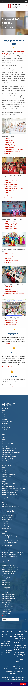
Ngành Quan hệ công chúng (11, 260)
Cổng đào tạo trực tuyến (8, 594)
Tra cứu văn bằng (6, 600)
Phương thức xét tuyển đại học (10, 569)
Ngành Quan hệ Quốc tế (10, 256)
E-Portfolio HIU (6, 609)
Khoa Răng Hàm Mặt (7, 444)
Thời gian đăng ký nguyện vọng (10, 567)
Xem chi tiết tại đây (7, 343)
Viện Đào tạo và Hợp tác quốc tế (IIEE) (12, 554)
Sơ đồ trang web (6, 613)
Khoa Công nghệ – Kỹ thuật (9, 456)
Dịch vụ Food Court (7, 528)
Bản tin (3, 434)
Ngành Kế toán (7, 182)
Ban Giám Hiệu (5, 419)
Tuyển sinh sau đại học (8, 574)
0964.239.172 (9, 671)
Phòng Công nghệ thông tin (9, 492)
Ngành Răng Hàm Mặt (9, 143)
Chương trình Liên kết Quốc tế (9, 474)
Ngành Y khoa (7, 138)
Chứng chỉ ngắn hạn (7, 576)
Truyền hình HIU (6, 605)
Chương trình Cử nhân (7, 470)
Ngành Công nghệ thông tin (11, 291)
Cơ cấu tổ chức (6, 430)
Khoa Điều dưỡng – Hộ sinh (9, 448)
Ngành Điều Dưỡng (9, 147)
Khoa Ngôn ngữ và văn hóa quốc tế (11, 461)
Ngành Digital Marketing (10, 180)
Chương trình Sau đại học (8, 476)
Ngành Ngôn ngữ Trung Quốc (11, 224)
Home (3, 25)
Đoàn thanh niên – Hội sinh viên (10, 506)
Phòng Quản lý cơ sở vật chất (9, 494)
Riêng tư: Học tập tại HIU (12, 25)
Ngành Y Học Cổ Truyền (10, 145)
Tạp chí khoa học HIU (7, 611)
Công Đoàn (4, 504)
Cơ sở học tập (5, 526)
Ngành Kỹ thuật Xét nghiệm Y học (12, 151)
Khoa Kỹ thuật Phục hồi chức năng (11, 452)
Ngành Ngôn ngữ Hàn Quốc (11, 228)
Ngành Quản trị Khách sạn (10, 186)
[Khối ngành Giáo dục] (14, 307)
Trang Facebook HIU (7, 607)
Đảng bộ (4, 502)
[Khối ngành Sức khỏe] (14, 126)
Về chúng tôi (5, 413)
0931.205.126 (19, 669)
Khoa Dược (5, 446)
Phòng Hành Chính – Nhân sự (9, 484)
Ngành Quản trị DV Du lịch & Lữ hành (13, 188)
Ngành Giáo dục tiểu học (10, 322)
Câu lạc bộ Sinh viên (7, 519)
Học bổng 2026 (6, 578)
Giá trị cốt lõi (5, 423)
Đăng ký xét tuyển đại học (9, 571)
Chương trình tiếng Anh (8, 472)
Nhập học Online (6, 584)
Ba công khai (5, 432)
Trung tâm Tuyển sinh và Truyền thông (12, 536)
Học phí (4, 580)
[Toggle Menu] (26, 1)
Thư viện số (5, 592)
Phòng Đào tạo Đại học (8, 550)
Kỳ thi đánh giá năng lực (8, 565)
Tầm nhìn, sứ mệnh (7, 421)
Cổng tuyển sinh (6, 582)
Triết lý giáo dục (6, 425)
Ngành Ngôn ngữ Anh (9, 222)
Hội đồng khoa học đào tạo (9, 417)
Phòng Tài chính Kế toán (8, 486)
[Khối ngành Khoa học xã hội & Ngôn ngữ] (14, 239)
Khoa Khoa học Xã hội (7, 459)
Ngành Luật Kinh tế (9, 191)
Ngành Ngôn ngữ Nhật (9, 226)
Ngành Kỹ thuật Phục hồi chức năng (13, 149)
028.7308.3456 (18, 671)
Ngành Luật (7, 193)
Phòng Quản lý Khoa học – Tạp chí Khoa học (13, 488)
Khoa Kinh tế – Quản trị (8, 454)
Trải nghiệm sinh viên (7, 515)
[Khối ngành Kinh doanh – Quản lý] (14, 165)
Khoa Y (3, 442)
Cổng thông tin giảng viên (8, 598)
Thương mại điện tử (9, 195)
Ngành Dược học (8, 140)
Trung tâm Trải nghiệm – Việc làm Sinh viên (13, 538)
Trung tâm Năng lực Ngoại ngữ (10, 542)
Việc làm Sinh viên (6, 517)
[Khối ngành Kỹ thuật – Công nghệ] (14, 274)
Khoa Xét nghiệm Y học (8, 450)
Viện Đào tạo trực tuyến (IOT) (9, 556)
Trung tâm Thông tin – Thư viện (10, 540)
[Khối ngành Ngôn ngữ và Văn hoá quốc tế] (14, 209)
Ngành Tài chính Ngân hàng (11, 184)
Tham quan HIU (6, 602)
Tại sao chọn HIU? (6, 427)
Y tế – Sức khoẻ (6, 522)
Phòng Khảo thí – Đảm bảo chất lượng (12, 490)
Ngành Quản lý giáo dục (10, 324)
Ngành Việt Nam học (9, 262)
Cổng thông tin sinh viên (8, 596)
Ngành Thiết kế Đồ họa (10, 287)
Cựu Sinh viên (5, 524)
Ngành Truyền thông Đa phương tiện (13, 254)
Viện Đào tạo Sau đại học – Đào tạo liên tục (13, 552)
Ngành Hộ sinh (7, 153)
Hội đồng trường (6, 415)
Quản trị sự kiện (8, 197)
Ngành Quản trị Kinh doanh (11, 178)
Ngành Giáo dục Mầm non (10, 320)
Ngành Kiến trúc (8, 289)
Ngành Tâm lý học (8, 258)
